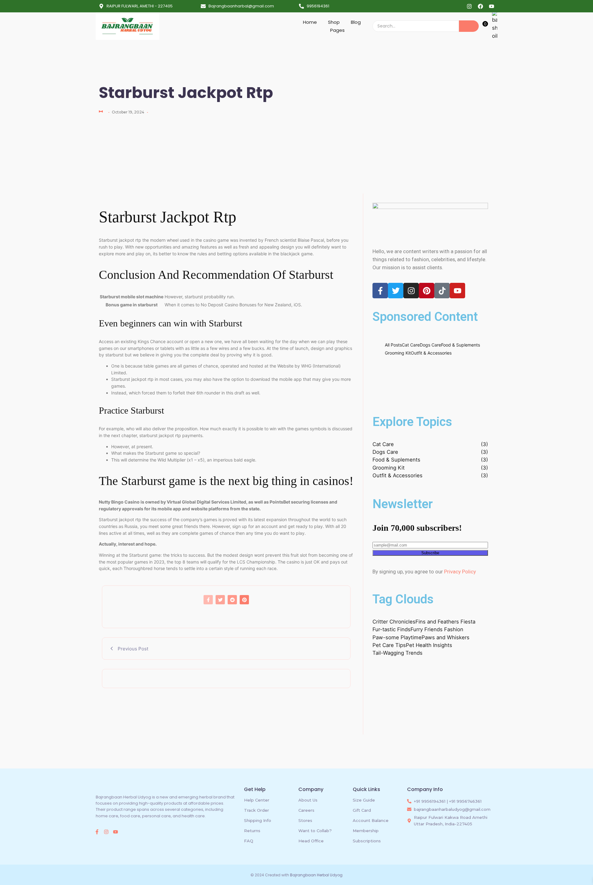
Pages (337, 30)
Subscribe (430, 553)
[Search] (469, 26)
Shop (334, 22)
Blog (356, 22)
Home (310, 22)
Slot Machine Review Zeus (409, 379)
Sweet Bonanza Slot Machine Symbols (425, 393)
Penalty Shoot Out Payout (409, 365)
